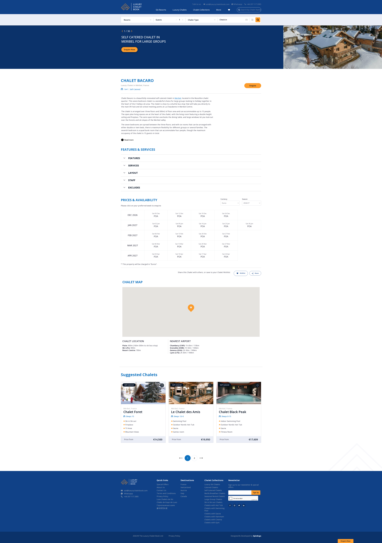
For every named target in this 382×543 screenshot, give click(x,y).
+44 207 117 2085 (254, 4)
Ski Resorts (161, 9)
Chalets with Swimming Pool (214, 509)
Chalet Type (193, 20)
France (183, 484)
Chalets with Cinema (213, 519)
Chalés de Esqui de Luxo (167, 502)
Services (133, 165)
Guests (159, 20)
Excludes (134, 187)
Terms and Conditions (166, 493)
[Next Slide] (131, 31)
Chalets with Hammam (214, 516)
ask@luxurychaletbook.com (217, 4)
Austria (184, 490)
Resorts (127, 20)
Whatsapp (237, 4)
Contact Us (161, 490)
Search (257, 19)
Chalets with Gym (211, 522)
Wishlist (242, 273)
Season (245, 199)
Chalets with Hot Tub (213, 505)
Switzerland (186, 487)
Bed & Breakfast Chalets (214, 493)
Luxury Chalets (180, 9)
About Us (161, 487)
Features (134, 158)
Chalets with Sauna (212, 513)
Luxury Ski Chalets (212, 484)
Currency (224, 199)
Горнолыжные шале (166, 505)
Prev (181, 458)
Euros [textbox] (224, 203)
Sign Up (256, 492)
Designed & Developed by (246, 536)
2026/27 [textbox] (246, 203)
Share (257, 273)
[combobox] (230, 203)
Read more (129, 140)
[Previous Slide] (122, 31)
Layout (133, 172)
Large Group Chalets (213, 499)
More (218, 9)
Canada (184, 496)
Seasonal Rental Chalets (214, 496)
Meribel (178, 98)
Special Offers (163, 484)
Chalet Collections (201, 9)
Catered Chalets (211, 487)
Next (201, 458)
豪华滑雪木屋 (162, 508)
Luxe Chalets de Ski (165, 499)
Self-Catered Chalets (213, 490)
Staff (131, 180)
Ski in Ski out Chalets (213, 502)
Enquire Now (345, 541)
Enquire (252, 85)
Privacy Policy (162, 496)
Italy (182, 493)
